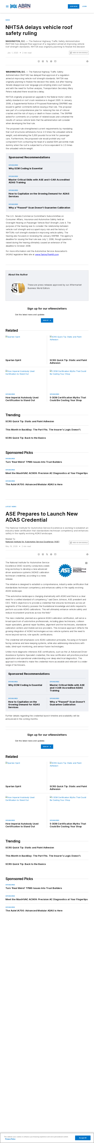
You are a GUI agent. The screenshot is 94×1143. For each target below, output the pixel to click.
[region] (47, 1138)
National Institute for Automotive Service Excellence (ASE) (32, 542)
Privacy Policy (10, 1139)
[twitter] (47, 61)
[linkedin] (43, 61)
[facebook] (39, 61)
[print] (87, 61)
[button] (7, 6)
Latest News (11, 506)
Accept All (82, 1138)
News (8, 20)
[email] (55, 61)
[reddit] (51, 61)
